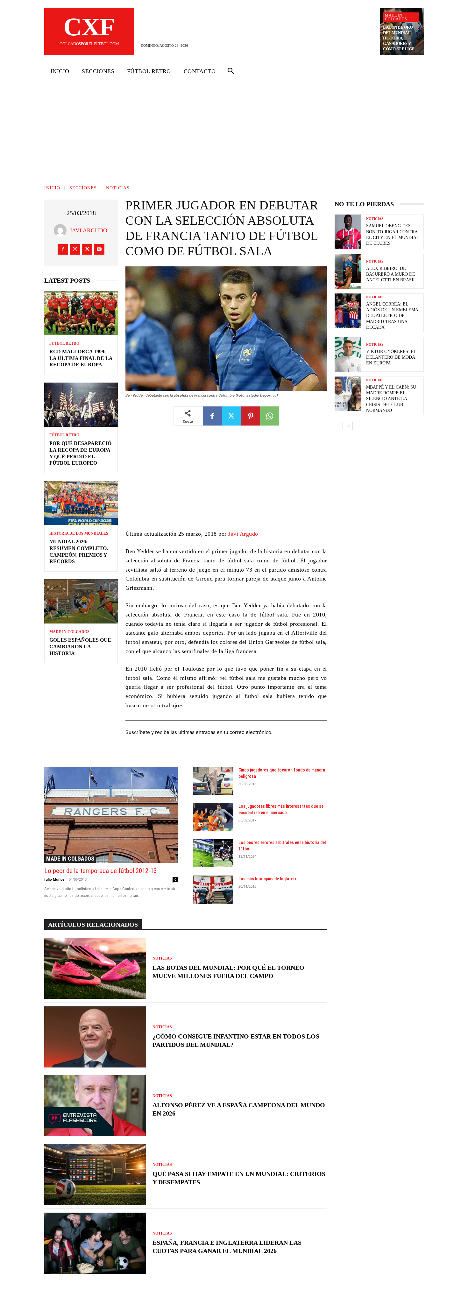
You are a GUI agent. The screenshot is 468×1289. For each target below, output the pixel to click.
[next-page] (349, 426)
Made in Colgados (396, 17)
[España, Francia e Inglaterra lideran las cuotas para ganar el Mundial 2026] (95, 1243)
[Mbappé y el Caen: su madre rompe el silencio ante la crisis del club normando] (348, 394)
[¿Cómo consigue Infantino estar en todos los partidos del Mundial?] (95, 1036)
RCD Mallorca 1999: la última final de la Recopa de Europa (81, 358)
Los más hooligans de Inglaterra (268, 878)
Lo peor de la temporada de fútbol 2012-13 (100, 871)
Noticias (118, 188)
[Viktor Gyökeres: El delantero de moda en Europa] (348, 354)
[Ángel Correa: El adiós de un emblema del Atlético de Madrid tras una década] (348, 310)
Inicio (52, 188)
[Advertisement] (234, 128)
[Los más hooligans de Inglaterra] (213, 890)
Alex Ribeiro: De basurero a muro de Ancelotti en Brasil (391, 274)
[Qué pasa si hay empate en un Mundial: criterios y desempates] (95, 1174)
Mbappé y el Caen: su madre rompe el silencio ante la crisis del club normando (391, 399)
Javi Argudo (88, 230)
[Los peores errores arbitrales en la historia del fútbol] (213, 853)
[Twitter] (87, 249)
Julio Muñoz (54, 879)
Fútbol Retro (64, 343)
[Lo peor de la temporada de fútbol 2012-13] (111, 815)
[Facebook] (63, 249)
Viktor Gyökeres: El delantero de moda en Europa (391, 357)
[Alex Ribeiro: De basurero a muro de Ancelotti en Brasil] (348, 271)
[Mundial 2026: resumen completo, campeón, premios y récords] (81, 503)
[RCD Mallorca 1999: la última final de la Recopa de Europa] (81, 313)
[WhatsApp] (269, 416)
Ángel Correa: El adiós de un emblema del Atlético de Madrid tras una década (392, 316)
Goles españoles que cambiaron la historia (80, 646)
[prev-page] (339, 426)
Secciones (83, 188)
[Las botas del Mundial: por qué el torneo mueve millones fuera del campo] (95, 968)
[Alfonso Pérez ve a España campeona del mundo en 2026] (95, 1105)
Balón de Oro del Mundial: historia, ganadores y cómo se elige (399, 38)
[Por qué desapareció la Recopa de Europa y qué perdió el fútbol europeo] (81, 405)
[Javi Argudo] (62, 230)
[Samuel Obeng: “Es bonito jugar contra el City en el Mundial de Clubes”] (348, 232)
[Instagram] (75, 249)
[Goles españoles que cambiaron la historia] (81, 601)
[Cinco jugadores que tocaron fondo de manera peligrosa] (213, 781)
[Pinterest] (250, 416)
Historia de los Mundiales (78, 533)
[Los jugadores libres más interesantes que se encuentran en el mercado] (213, 817)
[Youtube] (99, 249)
